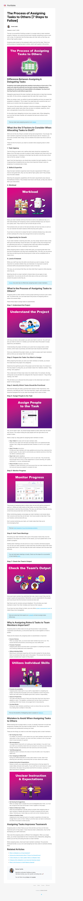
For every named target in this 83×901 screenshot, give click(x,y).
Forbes (11, 283)
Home (34, 885)
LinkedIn (31, 615)
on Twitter (26, 877)
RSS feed (48, 885)
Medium (41, 713)
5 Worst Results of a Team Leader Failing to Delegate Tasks (25, 857)
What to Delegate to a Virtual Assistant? (20, 853)
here (19, 556)
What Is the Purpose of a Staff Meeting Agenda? (22, 862)
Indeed (34, 122)
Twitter (38, 885)
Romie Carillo (44, 890)
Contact (42, 885)
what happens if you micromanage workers (25, 528)
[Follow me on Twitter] (41, 894)
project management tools (43, 608)
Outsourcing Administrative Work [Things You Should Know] (25, 855)
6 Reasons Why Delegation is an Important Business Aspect (25, 860)
